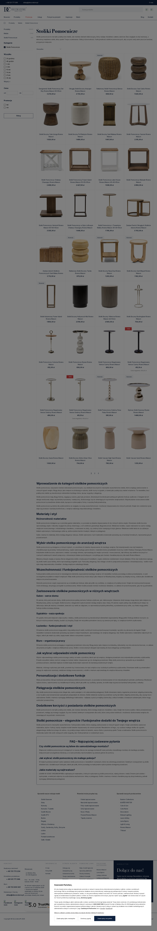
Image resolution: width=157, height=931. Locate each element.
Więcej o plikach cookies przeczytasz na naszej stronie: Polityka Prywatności (79, 913)
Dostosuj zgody (86, 918)
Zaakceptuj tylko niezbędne (65, 918)
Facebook (109, 908)
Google (102, 908)
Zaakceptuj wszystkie (105, 918)
